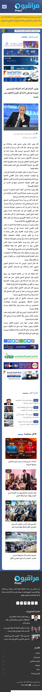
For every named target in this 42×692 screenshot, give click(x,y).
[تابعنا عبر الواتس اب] (32, 603)
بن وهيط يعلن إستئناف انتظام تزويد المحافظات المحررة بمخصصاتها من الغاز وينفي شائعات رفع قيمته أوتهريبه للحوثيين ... (21, 21)
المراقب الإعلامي (35, 661)
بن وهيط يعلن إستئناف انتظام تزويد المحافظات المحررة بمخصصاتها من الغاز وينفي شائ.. (17, 619)
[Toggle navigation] (4, 7)
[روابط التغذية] (36, 603)
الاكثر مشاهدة (30, 434)
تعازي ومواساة (35, 673)
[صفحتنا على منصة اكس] (17, 603)
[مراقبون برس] (26, 6)
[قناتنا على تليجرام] (21, 603)
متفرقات (37, 665)
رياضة (38, 669)
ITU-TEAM (25, 685)
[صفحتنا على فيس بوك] (28, 603)
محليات (37, 653)
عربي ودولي (37, 657)
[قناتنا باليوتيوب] (25, 603)
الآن (40, 17)
